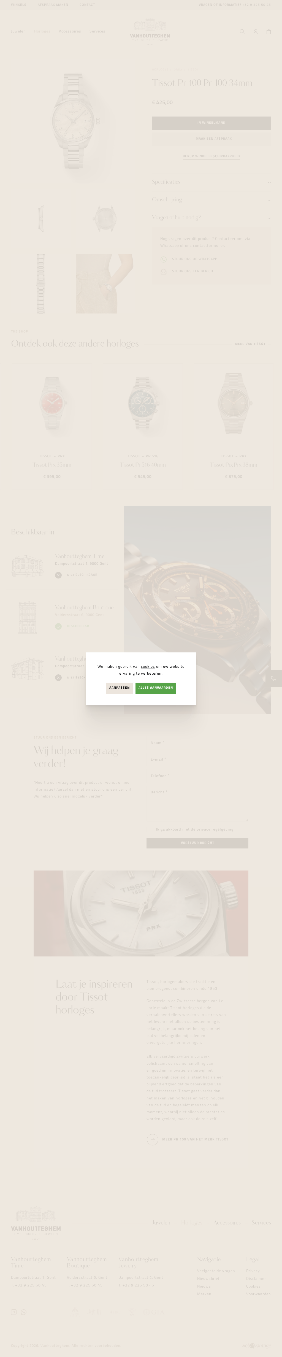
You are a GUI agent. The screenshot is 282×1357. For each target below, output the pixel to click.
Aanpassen (119, 688)
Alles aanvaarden (156, 688)
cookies (148, 667)
